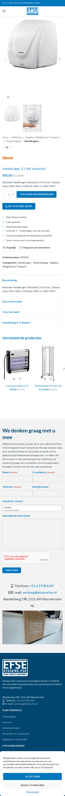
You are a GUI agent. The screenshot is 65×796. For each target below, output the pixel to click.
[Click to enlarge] (8, 97)
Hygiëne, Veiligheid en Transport (42, 137)
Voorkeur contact (12, 501)
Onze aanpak (9, 716)
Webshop (17, 137)
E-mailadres (43, 472)
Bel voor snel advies (20, 206)
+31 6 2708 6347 (42, 586)
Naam (10, 472)
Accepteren (32, 776)
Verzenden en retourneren (16, 733)
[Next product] (10, 147)
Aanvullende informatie (16, 515)
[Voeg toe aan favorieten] (20, 379)
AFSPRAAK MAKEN (32, 3)
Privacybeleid (32, 792)
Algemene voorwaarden (14, 739)
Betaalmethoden (11, 728)
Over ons (7, 722)
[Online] (32, 507)
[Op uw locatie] (32, 510)
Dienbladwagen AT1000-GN (48, 386)
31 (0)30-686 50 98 (14, 3)
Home (5, 137)
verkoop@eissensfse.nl (40, 592)
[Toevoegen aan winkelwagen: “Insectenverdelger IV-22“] (14, 379)
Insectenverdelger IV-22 (17, 386)
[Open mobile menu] (4, 11)
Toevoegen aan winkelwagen (36, 194)
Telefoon (11, 486)
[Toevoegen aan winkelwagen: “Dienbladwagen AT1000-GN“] (45, 379)
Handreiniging (13, 141)
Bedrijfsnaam (40, 486)
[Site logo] (32, 10)
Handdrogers (31, 141)
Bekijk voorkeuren (32, 785)
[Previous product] (4, 147)
